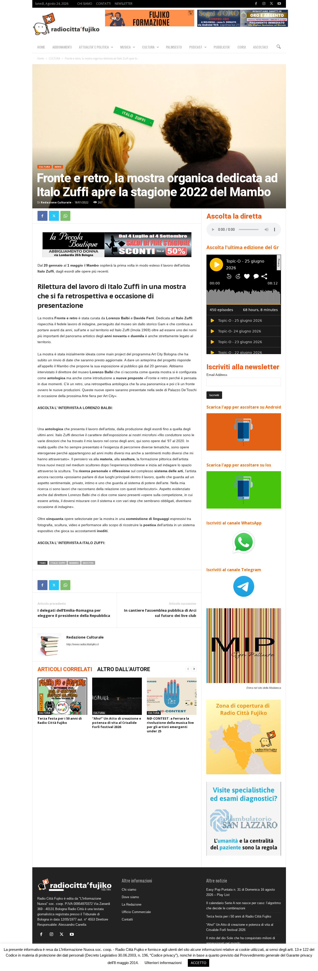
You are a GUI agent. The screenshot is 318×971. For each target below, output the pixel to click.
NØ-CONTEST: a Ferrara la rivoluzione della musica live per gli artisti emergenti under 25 (170, 724)
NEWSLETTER (123, 3)
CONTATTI (103, 3)
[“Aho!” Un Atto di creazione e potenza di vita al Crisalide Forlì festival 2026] (117, 696)
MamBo (74, 562)
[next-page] (194, 669)
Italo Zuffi (58, 562)
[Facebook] (256, 4)
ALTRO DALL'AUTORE (123, 669)
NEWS (58, 166)
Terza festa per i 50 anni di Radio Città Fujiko (60, 720)
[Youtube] (279, 4)
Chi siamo (129, 889)
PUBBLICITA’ (222, 46)
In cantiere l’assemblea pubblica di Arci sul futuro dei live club (160, 613)
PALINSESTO (174, 46)
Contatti (127, 919)
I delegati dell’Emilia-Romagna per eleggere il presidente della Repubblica (74, 613)
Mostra (88, 562)
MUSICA (125, 46)
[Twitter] (272, 4)
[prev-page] (188, 669)
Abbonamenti (62, 46)
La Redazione (131, 904)
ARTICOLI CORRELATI (65, 669)
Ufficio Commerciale (136, 912)
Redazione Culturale (56, 202)
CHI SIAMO (84, 3)
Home (40, 58)
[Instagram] (264, 4)
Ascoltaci (260, 46)
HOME (41, 46)
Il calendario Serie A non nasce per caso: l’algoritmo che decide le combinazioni (243, 905)
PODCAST (195, 46)
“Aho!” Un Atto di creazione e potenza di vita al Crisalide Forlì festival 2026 (116, 722)
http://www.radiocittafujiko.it (82, 644)
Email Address (216, 375)
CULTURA (148, 46)
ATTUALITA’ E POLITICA (94, 46)
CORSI (242, 46)
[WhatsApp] (65, 216)
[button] (278, 47)
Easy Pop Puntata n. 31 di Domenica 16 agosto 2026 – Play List (240, 892)
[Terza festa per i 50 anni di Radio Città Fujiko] (62, 696)
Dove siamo (130, 897)
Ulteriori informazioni (163, 963)
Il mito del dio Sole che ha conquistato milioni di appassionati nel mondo (240, 940)
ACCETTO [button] (198, 963)
